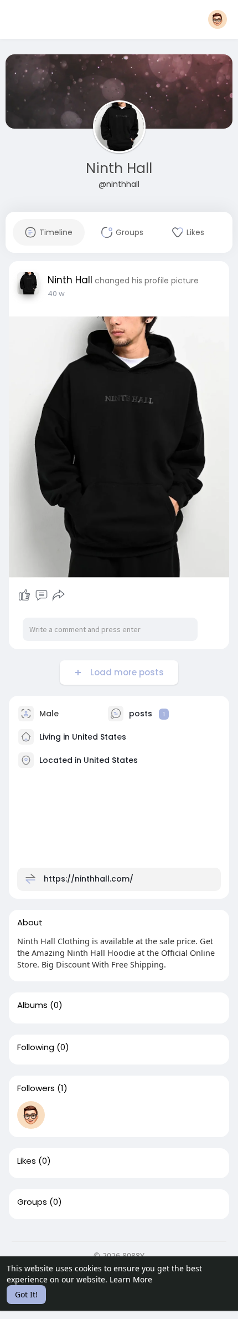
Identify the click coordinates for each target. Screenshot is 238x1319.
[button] (217, 19)
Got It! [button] (26, 1294)
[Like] (24, 595)
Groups (32, 1202)
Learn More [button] (131, 1279)
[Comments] (41, 595)
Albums (32, 1005)
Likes (26, 1161)
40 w (56, 293)
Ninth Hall (119, 168)
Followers (36, 1088)
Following (35, 1047)
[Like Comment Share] (41, 595)
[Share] (58, 595)
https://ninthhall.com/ (88, 878)
